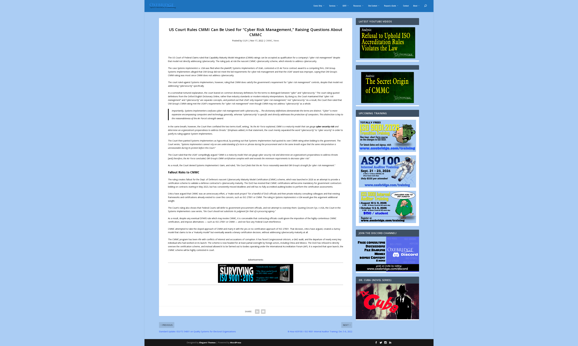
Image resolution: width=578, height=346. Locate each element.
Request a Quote (390, 6)
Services (332, 6)
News (276, 40)
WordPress (235, 342)
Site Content (372, 6)
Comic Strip (318, 6)
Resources (357, 6)
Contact (406, 6)
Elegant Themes (207, 342)
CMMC (269, 40)
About (415, 6)
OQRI (245, 40)
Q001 (344, 6)
